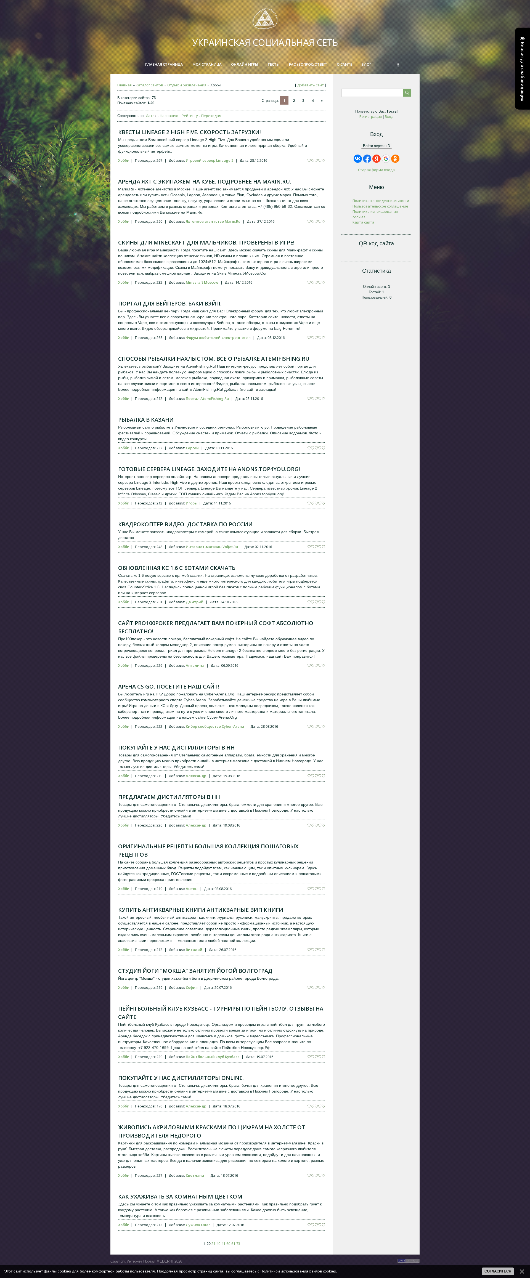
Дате (150, 115)
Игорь (191, 503)
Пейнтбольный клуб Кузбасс (212, 1056)
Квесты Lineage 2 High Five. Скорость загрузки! (189, 132)
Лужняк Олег (198, 1224)
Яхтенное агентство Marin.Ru (213, 221)
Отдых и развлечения (186, 85)
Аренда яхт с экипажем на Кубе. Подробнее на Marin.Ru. (204, 181)
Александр (196, 775)
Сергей (192, 447)
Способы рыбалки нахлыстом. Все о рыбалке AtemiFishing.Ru (213, 358)
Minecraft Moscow (202, 282)
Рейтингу (190, 115)
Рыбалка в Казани (146, 419)
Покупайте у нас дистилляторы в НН (176, 747)
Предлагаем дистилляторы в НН (169, 797)
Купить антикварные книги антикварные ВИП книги (200, 909)
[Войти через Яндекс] (376, 159)
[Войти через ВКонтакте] (358, 159)
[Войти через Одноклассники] (395, 159)
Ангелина (195, 665)
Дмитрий (194, 601)
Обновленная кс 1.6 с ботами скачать (176, 568)
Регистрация (370, 116)
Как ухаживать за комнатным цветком (180, 1196)
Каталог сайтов (149, 85)
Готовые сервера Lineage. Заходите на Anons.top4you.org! (209, 469)
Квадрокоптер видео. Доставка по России (185, 524)
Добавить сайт (310, 85)
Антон (192, 888)
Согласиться (497, 1271)
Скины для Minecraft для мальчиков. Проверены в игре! (206, 242)
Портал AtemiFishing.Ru (207, 398)
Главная (124, 85)
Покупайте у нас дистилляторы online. (181, 1078)
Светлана (195, 1175)
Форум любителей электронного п (218, 337)
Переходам (211, 115)
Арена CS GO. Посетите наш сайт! (168, 686)
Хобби (123, 160)
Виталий (194, 949)
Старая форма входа (376, 169)
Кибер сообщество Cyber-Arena (215, 726)
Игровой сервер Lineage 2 (209, 160)
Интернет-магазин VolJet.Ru (212, 546)
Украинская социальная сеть (265, 42)
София (192, 987)
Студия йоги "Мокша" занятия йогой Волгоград (195, 970)
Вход (389, 116)
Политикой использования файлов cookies (298, 1271)
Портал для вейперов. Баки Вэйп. (170, 303)
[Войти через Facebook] (367, 159)
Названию (169, 115)
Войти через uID (376, 146)
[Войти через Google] (386, 159)
